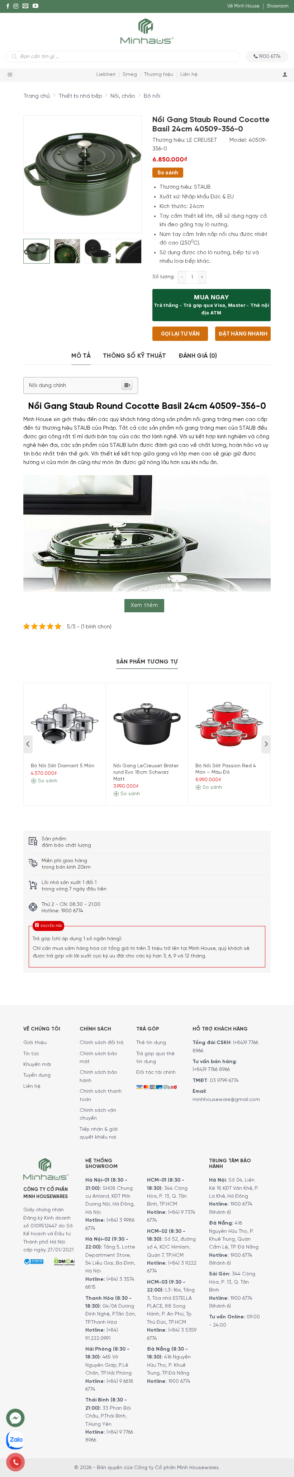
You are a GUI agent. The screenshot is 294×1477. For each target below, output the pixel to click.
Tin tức (31, 1054)
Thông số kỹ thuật (134, 356)
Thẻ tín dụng (151, 1043)
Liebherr (105, 74)
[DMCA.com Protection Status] (64, 1261)
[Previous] (35, 169)
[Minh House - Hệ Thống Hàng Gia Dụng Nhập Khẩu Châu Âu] (147, 30)
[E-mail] (25, 6)
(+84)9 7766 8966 (211, 1069)
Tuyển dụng (37, 1075)
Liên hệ (189, 74)
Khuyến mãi (37, 1064)
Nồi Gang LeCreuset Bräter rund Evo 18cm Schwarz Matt (146, 772)
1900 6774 (179, 1381)
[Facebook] (7, 6)
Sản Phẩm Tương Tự (147, 662)
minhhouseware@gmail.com (226, 1099)
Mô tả (81, 356)
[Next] (130, 169)
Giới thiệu (35, 1043)
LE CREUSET (202, 140)
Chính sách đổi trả (101, 1043)
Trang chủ (36, 96)
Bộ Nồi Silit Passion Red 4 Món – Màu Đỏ (225, 769)
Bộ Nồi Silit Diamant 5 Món (62, 766)
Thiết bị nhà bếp (80, 96)
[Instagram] (15, 6)
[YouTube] (35, 6)
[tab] (81, 356)
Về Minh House (243, 6)
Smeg (130, 74)
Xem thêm (144, 605)
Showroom (278, 6)
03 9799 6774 (224, 1080)
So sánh (167, 172)
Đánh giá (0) (198, 356)
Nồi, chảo (122, 96)
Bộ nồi (152, 96)
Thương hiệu (158, 74)
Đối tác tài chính (156, 1072)
